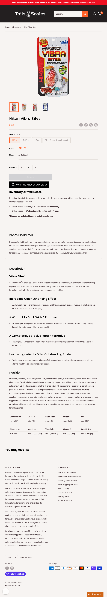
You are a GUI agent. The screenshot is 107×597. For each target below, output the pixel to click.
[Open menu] (6, 14)
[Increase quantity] (35, 167)
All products (16, 27)
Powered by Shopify (12, 585)
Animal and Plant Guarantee (69, 476)
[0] (99, 13)
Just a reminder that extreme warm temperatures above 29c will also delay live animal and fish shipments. (53, 2)
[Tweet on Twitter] (91, 125)
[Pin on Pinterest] (86, 125)
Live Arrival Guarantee (67, 472)
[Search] (85, 14)
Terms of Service (65, 500)
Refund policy (63, 488)
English (9, 557)
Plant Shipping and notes (68, 484)
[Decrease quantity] (21, 167)
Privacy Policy (63, 496)
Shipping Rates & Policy (67, 480)
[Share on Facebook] (81, 125)
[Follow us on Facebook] (7, 568)
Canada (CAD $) (25, 557)
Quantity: (13, 167)
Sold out (30, 177)
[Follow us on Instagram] (12, 568)
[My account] (94, 13)
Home (7, 27)
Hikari (11, 125)
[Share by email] (96, 125)
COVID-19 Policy (65, 492)
